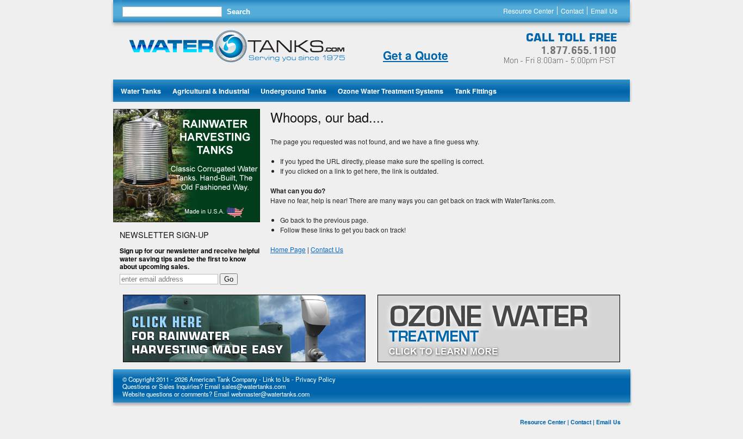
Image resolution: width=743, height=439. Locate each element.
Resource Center (528, 11)
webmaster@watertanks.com (270, 393)
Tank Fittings (476, 91)
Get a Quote (415, 55)
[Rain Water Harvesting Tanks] (186, 219)
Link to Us (276, 379)
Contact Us (327, 249)
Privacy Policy (315, 379)
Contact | (583, 422)
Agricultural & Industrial (210, 91)
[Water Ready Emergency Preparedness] (244, 329)
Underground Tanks (293, 91)
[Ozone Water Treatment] (498, 329)
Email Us (604, 11)
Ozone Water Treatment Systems (390, 91)
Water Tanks (141, 91)
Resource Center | (544, 422)
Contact (572, 11)
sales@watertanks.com (254, 386)
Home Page (288, 249)
